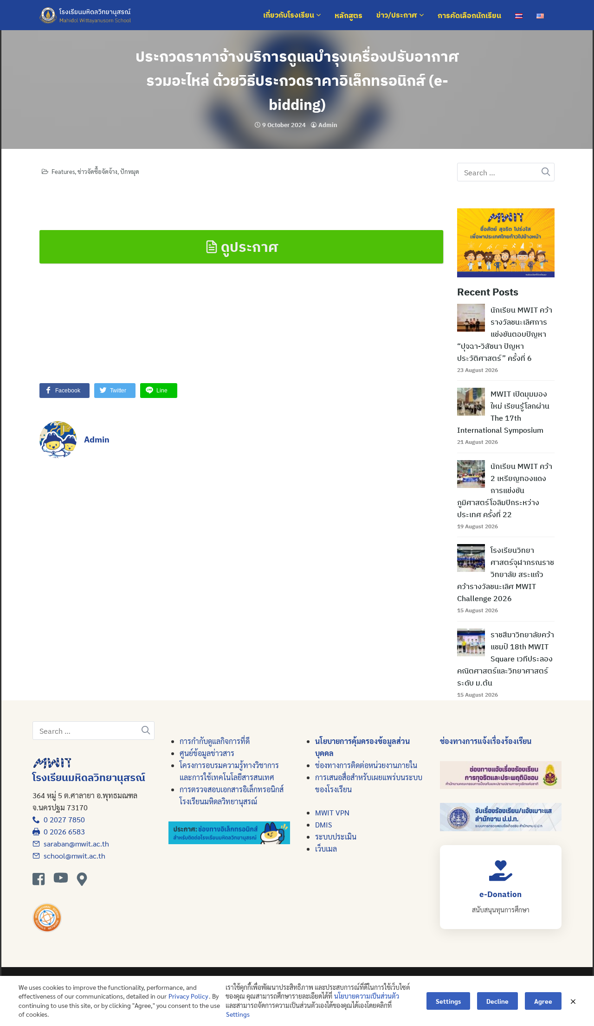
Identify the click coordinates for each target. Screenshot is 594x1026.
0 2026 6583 (62, 831)
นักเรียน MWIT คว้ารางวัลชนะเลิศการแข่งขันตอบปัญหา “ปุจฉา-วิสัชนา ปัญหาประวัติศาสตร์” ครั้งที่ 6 (504, 334)
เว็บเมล (326, 848)
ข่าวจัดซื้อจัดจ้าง (97, 171)
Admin (327, 125)
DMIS (323, 824)
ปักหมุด (129, 171)
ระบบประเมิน (335, 836)
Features (63, 171)
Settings (238, 1014)
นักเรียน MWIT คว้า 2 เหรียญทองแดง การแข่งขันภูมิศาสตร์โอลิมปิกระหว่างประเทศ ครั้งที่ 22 (504, 490)
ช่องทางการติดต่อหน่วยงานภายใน (366, 765)
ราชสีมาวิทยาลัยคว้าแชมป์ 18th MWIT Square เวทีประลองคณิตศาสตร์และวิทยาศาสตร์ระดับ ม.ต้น (505, 658)
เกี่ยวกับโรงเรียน (289, 15)
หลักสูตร (348, 15)
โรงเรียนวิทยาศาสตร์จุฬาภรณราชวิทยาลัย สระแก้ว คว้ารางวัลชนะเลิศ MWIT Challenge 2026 (505, 574)
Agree (543, 1001)
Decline (497, 1001)
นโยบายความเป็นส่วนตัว (366, 996)
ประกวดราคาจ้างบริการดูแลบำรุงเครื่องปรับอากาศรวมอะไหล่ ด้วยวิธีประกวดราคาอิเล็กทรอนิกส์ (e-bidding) (297, 80)
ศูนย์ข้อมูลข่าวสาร (207, 753)
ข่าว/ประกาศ (397, 15)
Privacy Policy (188, 996)
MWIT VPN (332, 812)
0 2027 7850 (62, 819)
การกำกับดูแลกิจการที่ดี (215, 741)
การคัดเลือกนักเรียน (469, 15)
